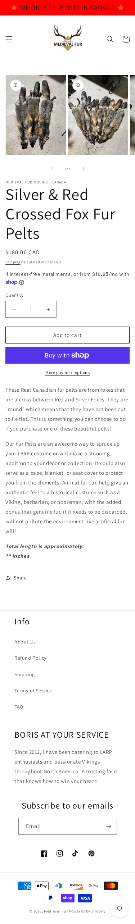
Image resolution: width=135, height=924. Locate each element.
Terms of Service (33, 690)
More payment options (67, 372)
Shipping (13, 262)
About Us (25, 641)
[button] (9, 39)
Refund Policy (30, 658)
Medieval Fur (56, 911)
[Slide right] (83, 169)
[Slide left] (52, 169)
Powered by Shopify (87, 911)
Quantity (14, 295)
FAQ (18, 707)
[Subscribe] (109, 826)
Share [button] (20, 577)
